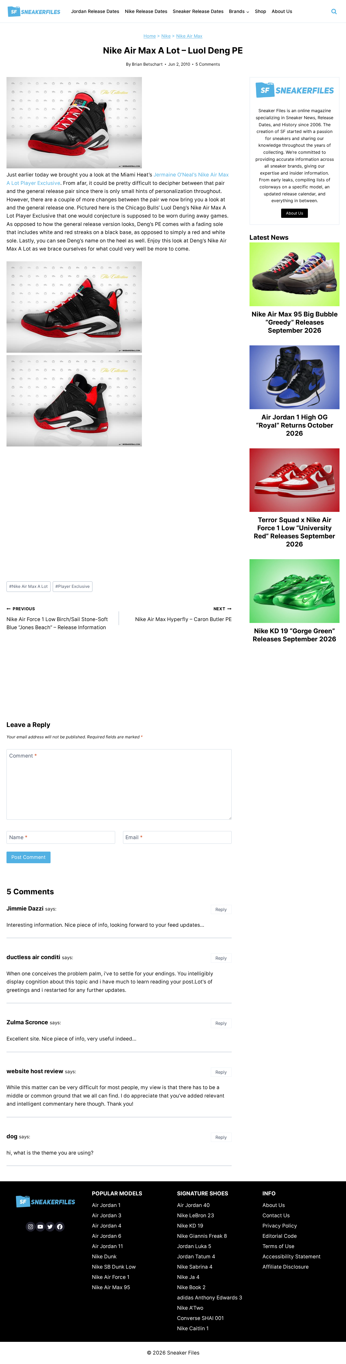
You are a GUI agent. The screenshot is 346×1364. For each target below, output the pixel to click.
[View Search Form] (334, 11)
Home (150, 36)
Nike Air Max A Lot (28, 586)
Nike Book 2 (191, 1287)
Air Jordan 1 (106, 1205)
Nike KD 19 (190, 1226)
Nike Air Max (189, 36)
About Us (282, 11)
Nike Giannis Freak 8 (202, 1236)
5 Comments (207, 64)
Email (134, 837)
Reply (221, 909)
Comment (23, 756)
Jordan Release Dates (95, 11)
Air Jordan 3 (106, 1215)
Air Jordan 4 (106, 1226)
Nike (166, 36)
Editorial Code (279, 1236)
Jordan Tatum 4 (196, 1256)
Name (18, 837)
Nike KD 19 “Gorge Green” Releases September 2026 (294, 635)
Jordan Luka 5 (194, 1246)
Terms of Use (278, 1246)
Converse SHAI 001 (200, 1318)
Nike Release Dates (146, 11)
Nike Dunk (104, 1256)
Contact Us (276, 1215)
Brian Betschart (147, 64)
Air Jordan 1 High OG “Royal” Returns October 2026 (294, 425)
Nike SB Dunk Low (114, 1267)
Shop (260, 11)
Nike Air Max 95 (111, 1287)
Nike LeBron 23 (195, 1215)
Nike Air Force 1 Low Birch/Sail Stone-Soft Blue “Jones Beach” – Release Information (57, 618)
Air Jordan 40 (193, 1205)
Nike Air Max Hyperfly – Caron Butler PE (183, 614)
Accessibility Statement (291, 1256)
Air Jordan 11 (107, 1246)
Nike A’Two (190, 1308)
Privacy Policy (279, 1226)
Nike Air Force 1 (110, 1277)
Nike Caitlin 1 (193, 1328)
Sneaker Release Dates (198, 11)
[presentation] (294, 274)
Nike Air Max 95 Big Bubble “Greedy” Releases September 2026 (295, 322)
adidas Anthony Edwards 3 (209, 1298)
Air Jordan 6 (106, 1236)
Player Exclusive (72, 586)
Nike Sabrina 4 (194, 1267)
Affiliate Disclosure (285, 1267)
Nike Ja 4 (188, 1277)
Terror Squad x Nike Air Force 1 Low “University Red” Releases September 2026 (294, 532)
